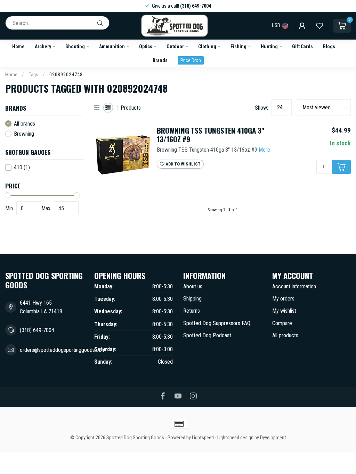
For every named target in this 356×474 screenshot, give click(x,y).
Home (18, 46)
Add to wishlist (182, 164)
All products (285, 335)
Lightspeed (203, 438)
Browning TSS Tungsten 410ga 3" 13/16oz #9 (210, 135)
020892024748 (66, 74)
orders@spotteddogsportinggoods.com (63, 350)
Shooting (75, 46)
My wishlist (284, 310)
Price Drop (190, 60)
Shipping (192, 298)
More (264, 149)
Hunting (269, 46)
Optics (145, 46)
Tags (33, 74)
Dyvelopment (273, 438)
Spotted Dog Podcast (207, 335)
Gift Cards (302, 46)
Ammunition (112, 46)
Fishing (238, 46)
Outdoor (175, 46)
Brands (160, 60)
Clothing (207, 46)
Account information (294, 286)
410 (22, 167)
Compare (282, 323)
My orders (283, 298)
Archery (43, 46)
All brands (24, 124)
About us (192, 286)
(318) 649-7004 (37, 330)
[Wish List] (319, 26)
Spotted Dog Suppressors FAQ (216, 323)
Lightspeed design (235, 438)
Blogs (329, 46)
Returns (191, 310)
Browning (24, 134)
